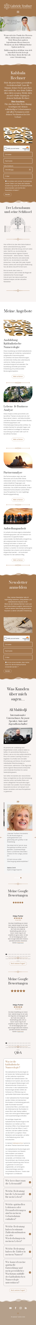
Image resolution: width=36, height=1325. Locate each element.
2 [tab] (17, 877)
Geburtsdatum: (8, 166)
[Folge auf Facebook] (15, 1308)
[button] (6, 954)
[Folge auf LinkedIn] (25, 1308)
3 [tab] (18, 877)
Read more (20, 943)
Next (34, 837)
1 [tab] (15, 877)
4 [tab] (20, 877)
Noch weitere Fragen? (18, 963)
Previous (2, 837)
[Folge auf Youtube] (10, 1308)
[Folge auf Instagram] (20, 1308)
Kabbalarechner (18, 1143)
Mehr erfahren (18, 376)
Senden (7, 194)
